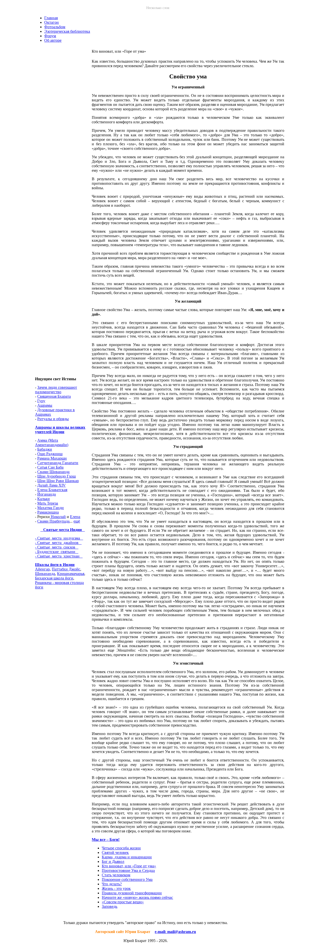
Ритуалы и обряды (53, 419)
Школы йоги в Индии (54, 565)
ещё (77, 521)
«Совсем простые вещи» (123, 902)
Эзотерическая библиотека (67, 31)
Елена (75, 517)
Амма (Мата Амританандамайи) (51, 442)
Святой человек (115, 852)
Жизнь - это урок (116, 888)
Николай (58, 517)
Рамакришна (48, 512)
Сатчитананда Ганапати (57, 463)
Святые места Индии (62, 530)
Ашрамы (44, 405)
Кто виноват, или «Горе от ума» (129, 866)
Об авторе (53, 40)
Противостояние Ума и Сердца (128, 870)
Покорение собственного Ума (127, 879)
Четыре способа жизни (121, 848)
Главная (51, 18)
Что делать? (112, 884)
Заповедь (109, 906)
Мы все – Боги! (106, 839)
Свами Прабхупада (53, 521)
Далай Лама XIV (51, 485)
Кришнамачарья (70, 573)
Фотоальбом (54, 27)
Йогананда (46, 494)
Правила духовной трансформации (132, 893)
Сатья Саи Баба (50, 467)
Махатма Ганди (50, 508)
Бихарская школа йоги (54, 578)
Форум (50, 36)
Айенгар (42, 569)
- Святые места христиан (58, 556)
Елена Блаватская (52, 490)
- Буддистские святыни (56, 552)
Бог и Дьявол (113, 861)
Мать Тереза (47, 503)
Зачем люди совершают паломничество (56, 389)
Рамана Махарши (52, 458)
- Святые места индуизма (59, 538)
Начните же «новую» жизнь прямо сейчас (137, 897)
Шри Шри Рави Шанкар (58, 481)
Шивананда (45, 573)
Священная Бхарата (54, 396)
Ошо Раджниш (49, 454)
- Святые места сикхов (56, 547)
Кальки (43, 499)
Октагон (51, 22)
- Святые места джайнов (58, 543)
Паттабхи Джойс (66, 569)
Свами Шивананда (53, 472)
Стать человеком (116, 875)
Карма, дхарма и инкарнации (127, 857)
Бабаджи (44, 449)
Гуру (41, 401)
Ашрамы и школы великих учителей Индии (60, 429)
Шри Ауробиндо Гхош (56, 476)
